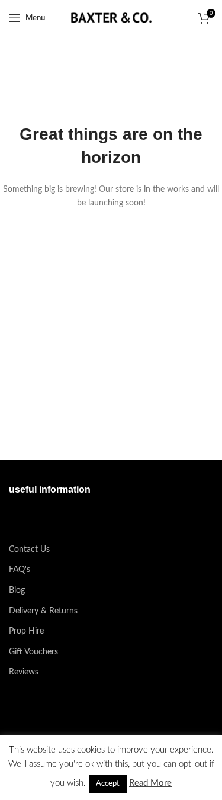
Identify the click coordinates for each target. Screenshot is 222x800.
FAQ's (19, 570)
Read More (150, 783)
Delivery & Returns (43, 611)
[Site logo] (111, 18)
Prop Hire (26, 631)
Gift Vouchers (33, 652)
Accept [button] (108, 784)
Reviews (23, 672)
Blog (17, 590)
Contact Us (29, 549)
